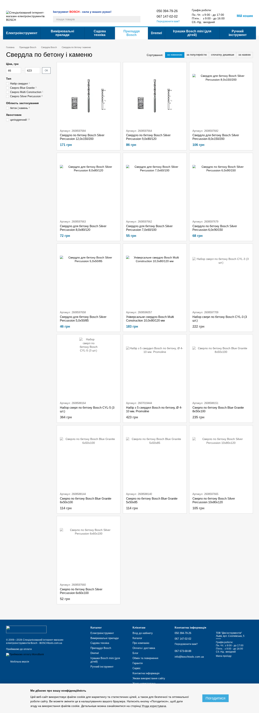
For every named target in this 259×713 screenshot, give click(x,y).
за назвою (244, 54)
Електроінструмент (21, 33)
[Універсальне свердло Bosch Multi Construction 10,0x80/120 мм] (154, 277)
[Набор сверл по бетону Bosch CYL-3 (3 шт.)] (221, 277)
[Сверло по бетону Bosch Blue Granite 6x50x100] (88, 458)
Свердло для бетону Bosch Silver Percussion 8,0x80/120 (83, 227)
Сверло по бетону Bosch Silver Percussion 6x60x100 (81, 591)
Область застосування (22, 103)
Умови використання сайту (167, 3)
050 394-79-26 (167, 11)
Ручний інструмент (238, 33)
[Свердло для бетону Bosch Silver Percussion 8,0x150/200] (221, 95)
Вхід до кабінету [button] (143, 633)
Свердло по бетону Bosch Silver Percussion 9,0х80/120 (148, 136)
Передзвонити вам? (168, 21)
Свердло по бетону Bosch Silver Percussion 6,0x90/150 (214, 227)
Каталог (10, 3)
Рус (195, 3)
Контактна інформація (135, 3)
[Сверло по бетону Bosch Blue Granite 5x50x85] (154, 458)
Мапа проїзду (223, 656)
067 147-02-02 (167, 16)
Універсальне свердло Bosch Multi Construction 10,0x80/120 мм (150, 318)
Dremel (156, 33)
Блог (64, 3)
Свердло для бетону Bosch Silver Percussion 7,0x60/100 (149, 227)
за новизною (174, 54)
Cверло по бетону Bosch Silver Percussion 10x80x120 (213, 500)
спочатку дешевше (222, 54)
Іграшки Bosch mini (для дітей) (192, 33)
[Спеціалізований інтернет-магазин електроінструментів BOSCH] (26, 629)
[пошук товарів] (137, 19)
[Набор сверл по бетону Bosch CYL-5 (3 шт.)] (88, 368)
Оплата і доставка (48, 3)
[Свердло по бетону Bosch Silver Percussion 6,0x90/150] (221, 186)
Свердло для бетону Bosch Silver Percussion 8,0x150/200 (215, 136)
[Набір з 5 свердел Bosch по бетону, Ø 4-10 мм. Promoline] (154, 368)
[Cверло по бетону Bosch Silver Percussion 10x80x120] (221, 458)
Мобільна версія (19, 661)
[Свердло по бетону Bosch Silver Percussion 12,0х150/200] (88, 95)
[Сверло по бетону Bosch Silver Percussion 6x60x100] (88, 549)
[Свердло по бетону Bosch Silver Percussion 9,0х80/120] (154, 95)
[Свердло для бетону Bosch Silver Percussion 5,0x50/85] (88, 277)
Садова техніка (100, 33)
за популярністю (197, 54)
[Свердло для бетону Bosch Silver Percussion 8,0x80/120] (88, 186)
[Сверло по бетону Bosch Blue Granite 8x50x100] (221, 368)
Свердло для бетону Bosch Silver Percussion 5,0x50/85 (83, 318)
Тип (8, 78)
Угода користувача (144, 683)
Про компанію (26, 3)
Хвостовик (13, 114)
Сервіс (115, 3)
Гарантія (103, 3)
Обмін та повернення (82, 3)
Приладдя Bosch (131, 33)
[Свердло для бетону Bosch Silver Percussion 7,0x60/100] (154, 186)
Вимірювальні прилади (62, 33)
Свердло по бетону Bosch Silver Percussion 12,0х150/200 (82, 136)
